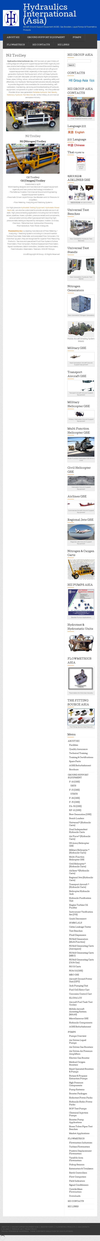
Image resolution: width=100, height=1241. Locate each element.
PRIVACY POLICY (31, 1229)
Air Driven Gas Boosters (81, 1047)
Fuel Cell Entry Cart (79, 990)
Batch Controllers (78, 1173)
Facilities (73, 745)
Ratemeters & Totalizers (81, 1169)
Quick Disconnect (77, 919)
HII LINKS (63, 45)
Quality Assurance (78, 749)
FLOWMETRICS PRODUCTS (65, 1227)
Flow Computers (77, 1177)
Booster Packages (78, 1094)
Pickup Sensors (76, 1165)
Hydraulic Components (80, 1023)
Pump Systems (77, 1090)
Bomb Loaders (76, 819)
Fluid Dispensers (77, 935)
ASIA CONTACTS (83, 1227)
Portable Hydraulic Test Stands (45, 92)
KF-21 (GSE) (75, 810)
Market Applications (79, 1134)
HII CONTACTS (41, 45)
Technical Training (78, 753)
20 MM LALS (75, 923)
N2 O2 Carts (75, 967)
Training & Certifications (81, 758)
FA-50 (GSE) (75, 806)
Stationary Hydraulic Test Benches (20, 95)
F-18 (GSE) (74, 798)
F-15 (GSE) (74, 790)
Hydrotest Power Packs (80, 1098)
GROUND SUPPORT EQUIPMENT (46, 38)
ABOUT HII (13, 38)
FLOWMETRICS (16, 45)
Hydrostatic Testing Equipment (33, 208)
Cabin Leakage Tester (80, 927)
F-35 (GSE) (74, 802)
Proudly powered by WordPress (15, 1231)
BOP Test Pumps (78, 1109)
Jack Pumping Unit (78, 986)
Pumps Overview (77, 1036)
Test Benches (76, 931)
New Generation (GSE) (80, 815)
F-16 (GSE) (74, 782)
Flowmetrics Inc (15, 231)
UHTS (73, 786)
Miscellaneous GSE (78, 1019)
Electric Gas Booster (79, 1058)
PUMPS (77, 38)
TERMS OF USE (17, 1229)
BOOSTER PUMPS (47, 1227)
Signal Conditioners (78, 1185)
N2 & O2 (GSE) (76, 971)
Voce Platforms (66, 1231)
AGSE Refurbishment (80, 766)
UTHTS (74, 794)
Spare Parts (75, 762)
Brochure (74, 770)
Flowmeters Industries (80, 1143)
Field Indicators (77, 1181)
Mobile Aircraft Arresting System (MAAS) (78, 1012)
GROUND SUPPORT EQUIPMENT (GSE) (25, 1227)
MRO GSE (74, 975)
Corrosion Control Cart (80, 994)
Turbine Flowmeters (79, 1147)
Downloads (74, 1196)
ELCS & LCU (75, 998)
